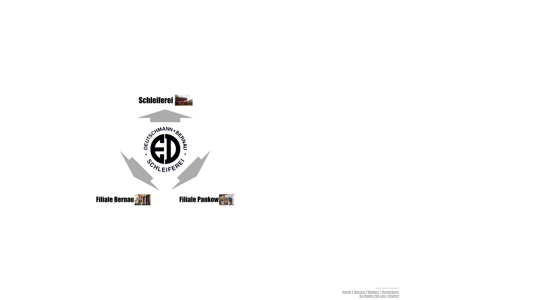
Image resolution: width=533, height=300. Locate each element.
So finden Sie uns (372, 296)
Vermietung (390, 292)
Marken (373, 292)
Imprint (393, 296)
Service (359, 292)
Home (346, 292)
